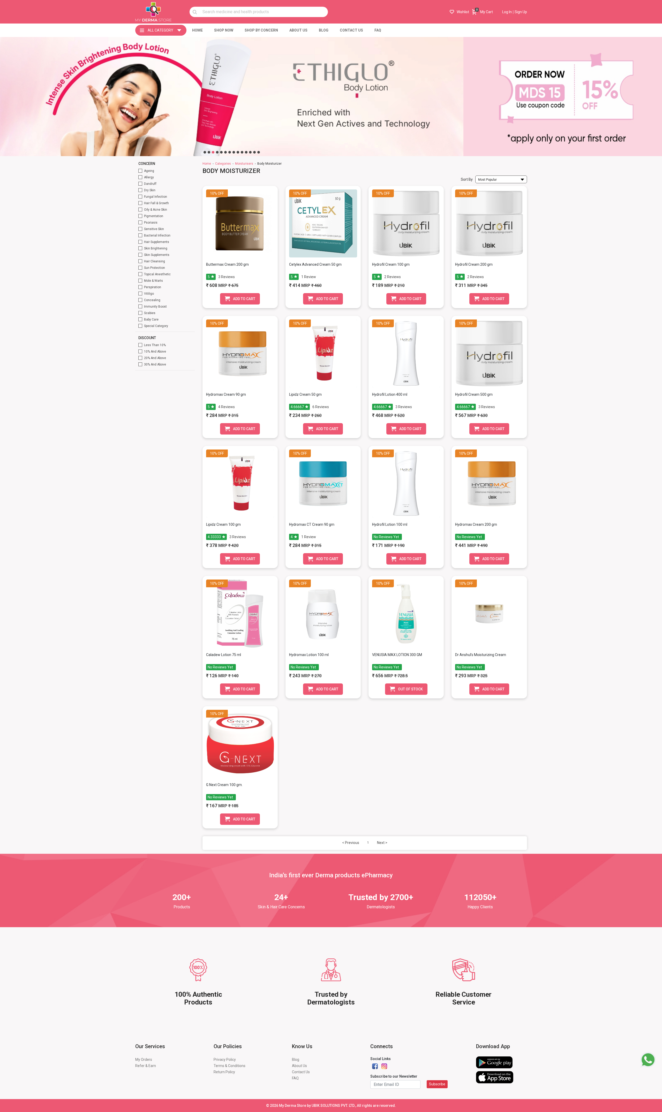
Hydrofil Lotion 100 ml (389, 524)
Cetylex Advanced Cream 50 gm (315, 264)
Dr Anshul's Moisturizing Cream (480, 655)
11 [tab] (246, 152)
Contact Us (301, 1072)
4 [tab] (217, 152)
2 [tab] (209, 152)
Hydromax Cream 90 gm (226, 394)
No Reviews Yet (386, 537)
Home (206, 163)
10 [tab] (242, 152)
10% (213, 193)
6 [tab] (225, 152)
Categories (223, 163)
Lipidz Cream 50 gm (305, 394)
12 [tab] (250, 152)
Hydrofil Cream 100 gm (391, 264)
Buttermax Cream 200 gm (227, 264)
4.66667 (297, 407)
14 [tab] (258, 152)
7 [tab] (229, 152)
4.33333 (214, 537)
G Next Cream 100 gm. (224, 785)
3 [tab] (213, 152)
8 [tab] (233, 152)
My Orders (143, 1059)
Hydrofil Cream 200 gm (474, 264)
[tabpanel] (231, 96)
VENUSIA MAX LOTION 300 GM (397, 655)
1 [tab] (205, 152)
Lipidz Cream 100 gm (223, 524)
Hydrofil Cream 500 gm (474, 394)
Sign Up (521, 12)
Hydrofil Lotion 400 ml (389, 394)
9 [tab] (238, 152)
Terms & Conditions (229, 1066)
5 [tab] (221, 152)
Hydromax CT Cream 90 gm (311, 524)
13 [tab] (254, 152)
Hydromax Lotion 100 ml (309, 655)
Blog (295, 1059)
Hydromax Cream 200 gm (476, 524)
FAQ (295, 1078)
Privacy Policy (225, 1059)
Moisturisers (244, 163)
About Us (299, 1066)
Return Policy (224, 1072)
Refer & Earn (145, 1066)
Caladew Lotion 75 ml (223, 655)
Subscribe (437, 1084)
